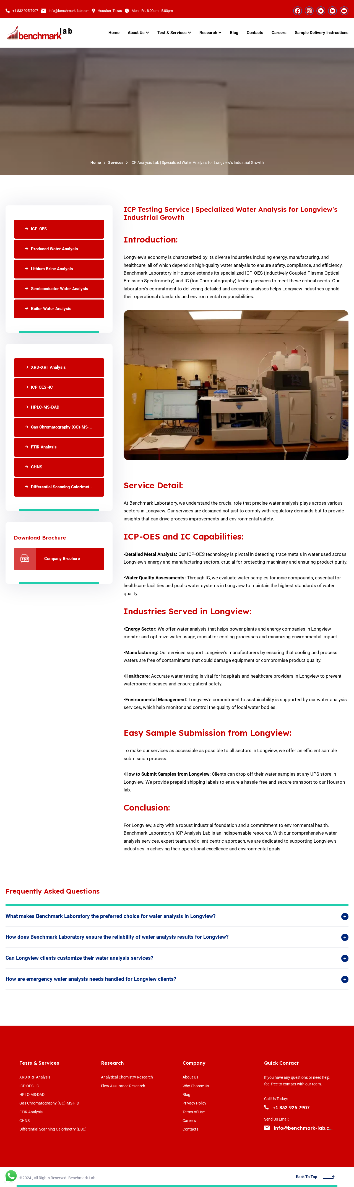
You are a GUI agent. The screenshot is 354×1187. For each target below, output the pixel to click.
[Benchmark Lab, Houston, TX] (39, 33)
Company (194, 1063)
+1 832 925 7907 (25, 11)
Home (95, 162)
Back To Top (306, 1177)
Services (115, 162)
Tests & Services (39, 1063)
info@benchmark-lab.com (69, 11)
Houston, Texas (110, 11)
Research (112, 1063)
